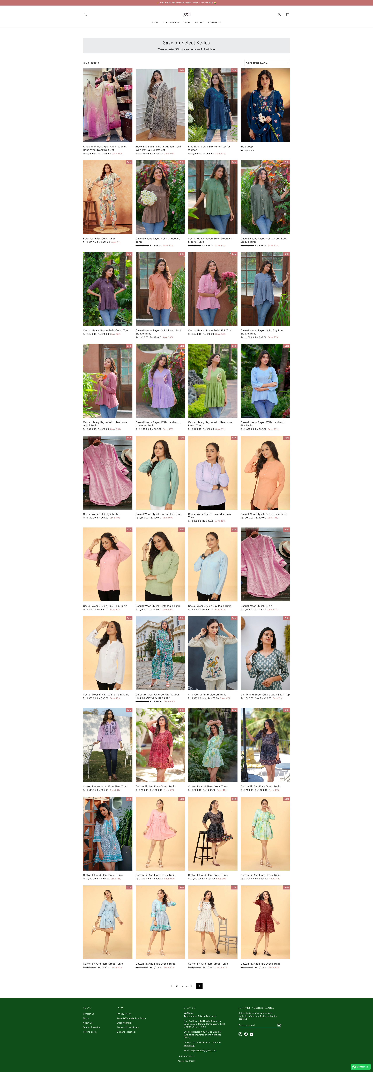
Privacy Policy (124, 1013)
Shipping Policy (124, 1022)
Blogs (86, 1018)
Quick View (108, 139)
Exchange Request (126, 1032)
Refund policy (90, 1032)
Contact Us (88, 1013)
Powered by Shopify (186, 1061)
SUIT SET (199, 22)
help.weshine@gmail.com (203, 1050)
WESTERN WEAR (171, 22)
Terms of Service (91, 1027)
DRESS (187, 22)
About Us (87, 1022)
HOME (155, 22)
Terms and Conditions (128, 1027)
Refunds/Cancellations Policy (131, 1018)
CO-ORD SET (214, 22)
